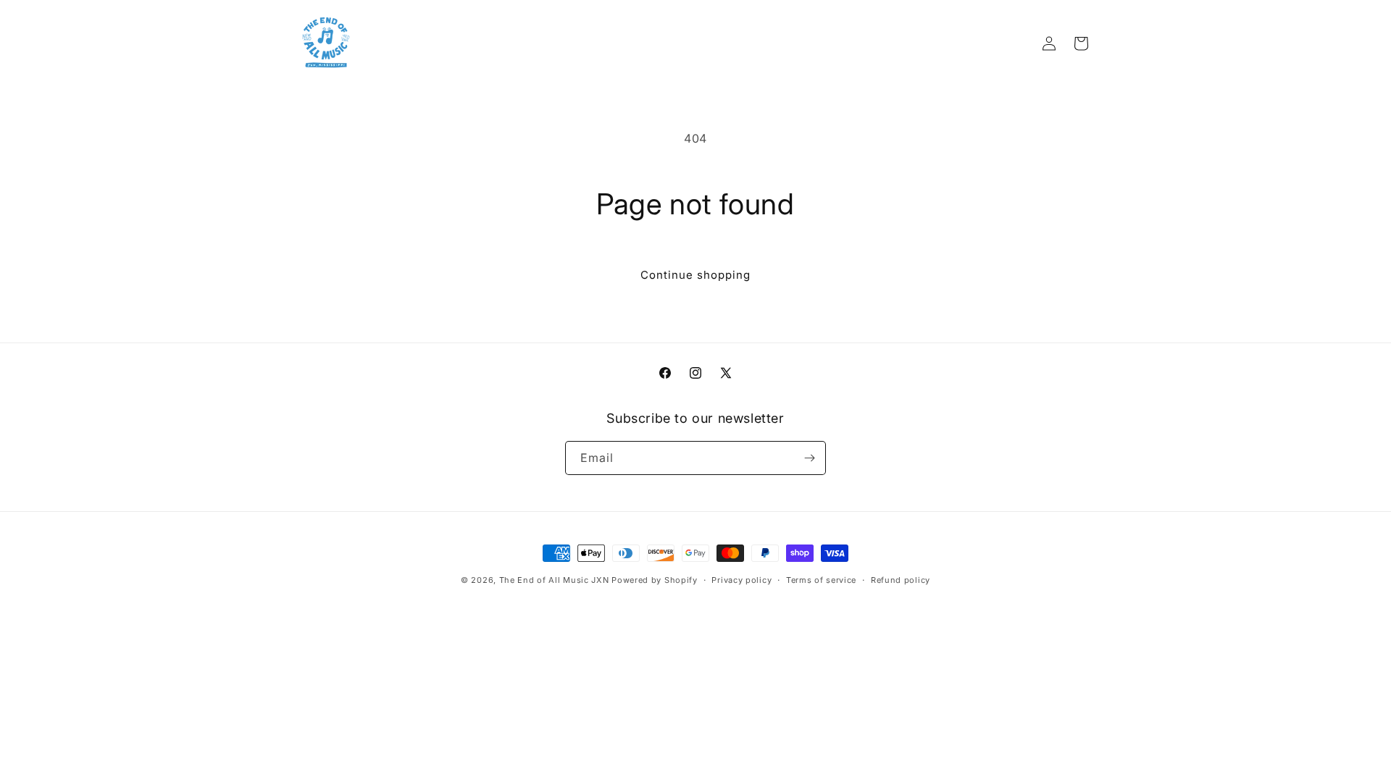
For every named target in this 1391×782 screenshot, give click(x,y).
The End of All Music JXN (554, 580)
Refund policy (900, 580)
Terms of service (821, 580)
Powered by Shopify (654, 580)
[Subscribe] (809, 458)
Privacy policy (741, 580)
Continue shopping (695, 275)
